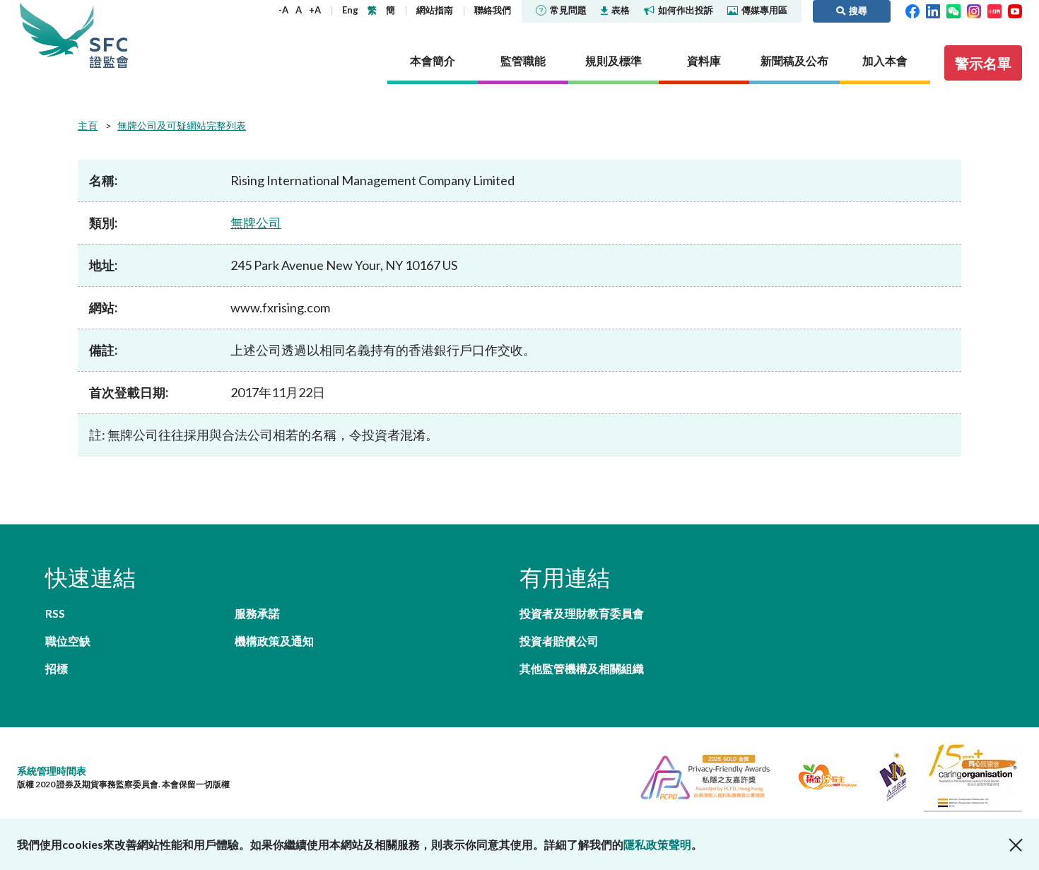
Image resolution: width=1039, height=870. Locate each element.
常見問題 (568, 10)
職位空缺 (67, 640)
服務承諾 (257, 613)
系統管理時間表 (51, 771)
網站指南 (434, 10)
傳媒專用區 (764, 10)
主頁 (88, 125)
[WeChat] (953, 10)
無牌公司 (255, 222)
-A (283, 10)
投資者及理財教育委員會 (582, 613)
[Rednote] (994, 10)
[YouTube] (1015, 10)
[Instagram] (974, 10)
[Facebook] (912, 10)
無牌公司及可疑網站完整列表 (181, 125)
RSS (55, 613)
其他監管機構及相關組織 (582, 668)
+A (315, 10)
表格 (620, 10)
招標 (56, 668)
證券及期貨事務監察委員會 (109, 35)
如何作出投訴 (685, 10)
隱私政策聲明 (657, 844)
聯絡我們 (492, 10)
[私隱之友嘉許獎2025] (699, 775)
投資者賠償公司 (559, 640)
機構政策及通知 (274, 640)
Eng (350, 10)
